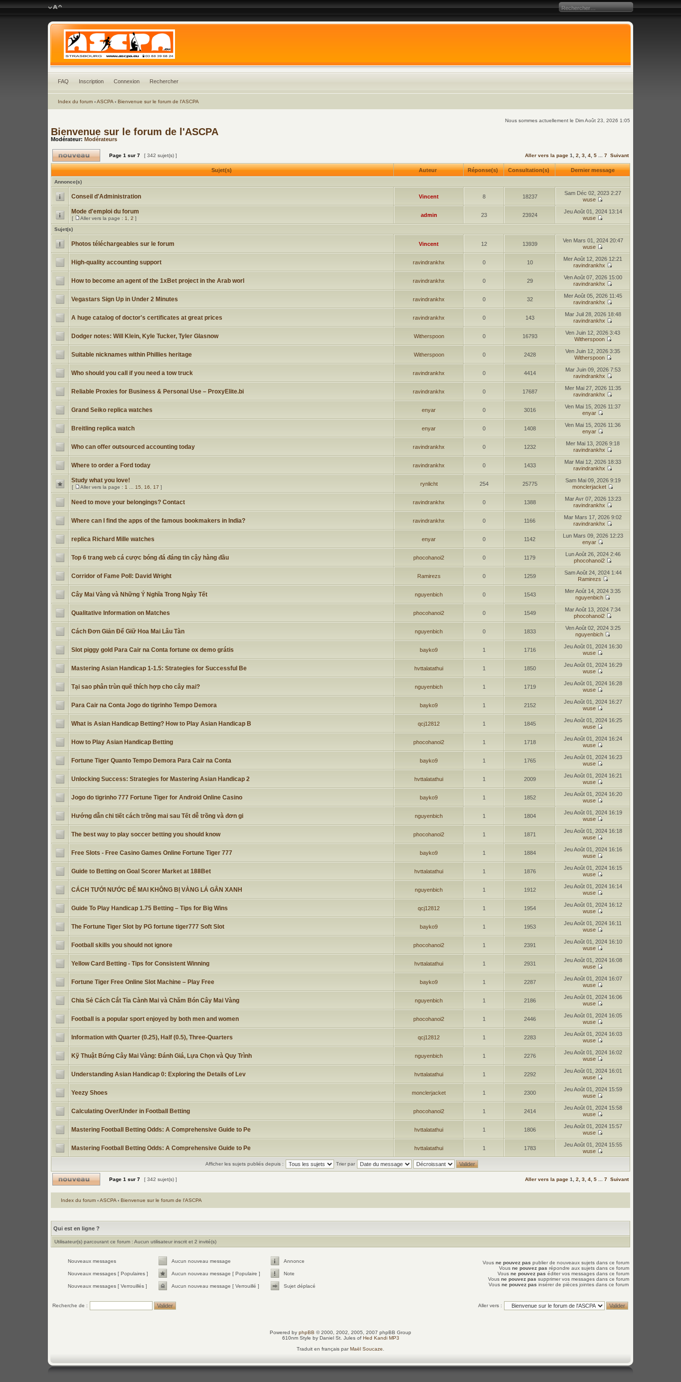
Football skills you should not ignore (121, 945)
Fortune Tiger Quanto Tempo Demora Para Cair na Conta (151, 760)
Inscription (91, 81)
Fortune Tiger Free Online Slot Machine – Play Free (142, 982)
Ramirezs (429, 576)
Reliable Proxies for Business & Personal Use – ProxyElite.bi (157, 391)
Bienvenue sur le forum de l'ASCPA (158, 101)
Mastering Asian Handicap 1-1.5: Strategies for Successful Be (159, 668)
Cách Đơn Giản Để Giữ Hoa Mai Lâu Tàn (127, 631)
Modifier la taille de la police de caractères (55, 7)
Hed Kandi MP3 (381, 1338)
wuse (589, 199)
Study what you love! (100, 480)
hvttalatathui (428, 668)
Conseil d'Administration (106, 196)
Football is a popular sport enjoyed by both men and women (155, 1018)
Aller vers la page (547, 155)
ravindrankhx (429, 262)
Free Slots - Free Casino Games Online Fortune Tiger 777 (151, 852)
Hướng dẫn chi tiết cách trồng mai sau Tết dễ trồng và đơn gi (157, 815)
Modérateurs (100, 139)
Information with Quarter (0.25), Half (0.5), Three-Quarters (152, 1037)
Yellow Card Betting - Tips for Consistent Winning (140, 963)
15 (138, 487)
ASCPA (105, 101)
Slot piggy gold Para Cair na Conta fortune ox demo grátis (152, 649)
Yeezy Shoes (89, 1092)
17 (156, 487)
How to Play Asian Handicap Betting (122, 742)
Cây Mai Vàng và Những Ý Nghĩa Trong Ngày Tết (139, 594)
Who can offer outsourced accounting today (133, 446)
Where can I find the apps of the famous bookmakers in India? (158, 520)
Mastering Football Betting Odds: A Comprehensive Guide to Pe (161, 1129)
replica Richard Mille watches (113, 539)
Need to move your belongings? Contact (128, 502)
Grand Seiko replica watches (112, 409)
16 (147, 487)
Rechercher (164, 81)
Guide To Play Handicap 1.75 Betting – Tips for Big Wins (149, 908)
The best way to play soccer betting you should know (145, 834)
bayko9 (429, 650)
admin (429, 215)
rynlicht (429, 484)
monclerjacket (589, 487)
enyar (429, 410)
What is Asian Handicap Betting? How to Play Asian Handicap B (161, 723)
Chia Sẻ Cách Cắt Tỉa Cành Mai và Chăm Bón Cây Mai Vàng (155, 1000)
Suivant (619, 155)
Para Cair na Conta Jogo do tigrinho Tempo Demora (144, 705)
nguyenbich (429, 594)
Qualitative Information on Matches (120, 612)
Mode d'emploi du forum (105, 211)
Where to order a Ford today (111, 465)
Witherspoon (429, 336)
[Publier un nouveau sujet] (76, 155)
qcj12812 (429, 724)
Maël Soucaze (366, 1349)
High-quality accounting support (116, 262)
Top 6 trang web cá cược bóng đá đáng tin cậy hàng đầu (150, 557)
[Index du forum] (341, 46)
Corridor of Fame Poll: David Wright (121, 576)
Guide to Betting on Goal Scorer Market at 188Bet (141, 871)
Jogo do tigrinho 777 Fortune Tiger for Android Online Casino (156, 797)
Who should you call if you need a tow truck (132, 373)
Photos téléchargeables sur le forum (122, 243)
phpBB (307, 1332)
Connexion (127, 81)
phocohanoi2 (428, 558)
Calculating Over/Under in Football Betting (130, 1111)
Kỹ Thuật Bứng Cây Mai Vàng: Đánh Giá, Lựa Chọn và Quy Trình (161, 1055)
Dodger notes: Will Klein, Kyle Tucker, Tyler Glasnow (144, 336)
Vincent (429, 196)
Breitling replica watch (103, 428)
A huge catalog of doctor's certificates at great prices (146, 317)
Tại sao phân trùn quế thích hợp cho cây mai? (135, 686)
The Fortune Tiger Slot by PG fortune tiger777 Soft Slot (147, 926)
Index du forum (75, 101)
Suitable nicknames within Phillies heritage (131, 354)
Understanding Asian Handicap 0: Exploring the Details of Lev (158, 1074)
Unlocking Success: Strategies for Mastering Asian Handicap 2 (160, 779)
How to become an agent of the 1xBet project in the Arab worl (157, 280)
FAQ (63, 81)
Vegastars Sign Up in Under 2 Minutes (124, 299)
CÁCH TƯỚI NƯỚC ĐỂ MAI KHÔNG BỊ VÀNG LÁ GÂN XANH (156, 889)
